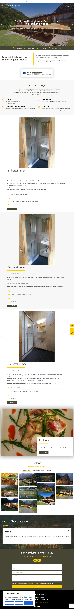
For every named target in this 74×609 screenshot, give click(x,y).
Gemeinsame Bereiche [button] (38, 470)
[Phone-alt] (39, 560)
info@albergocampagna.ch (41, 602)
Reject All (19, 603)
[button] (2, 24)
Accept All (28, 603)
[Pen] (72, 333)
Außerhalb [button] (26, 470)
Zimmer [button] (49, 470)
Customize (9, 603)
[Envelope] (35, 560)
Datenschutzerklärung (33, 583)
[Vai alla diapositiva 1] (35, 167)
